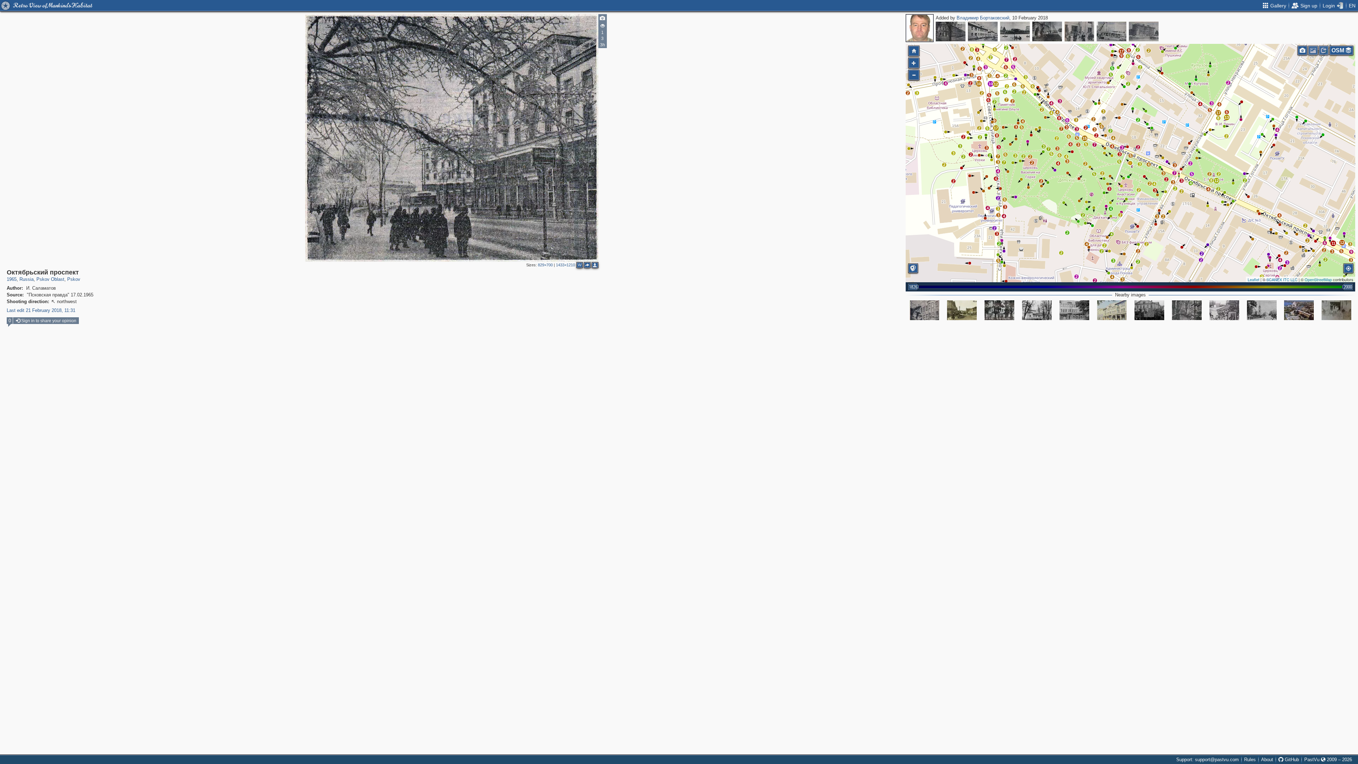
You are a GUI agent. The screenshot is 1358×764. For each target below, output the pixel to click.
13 (1227, 117)
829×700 (545, 265)
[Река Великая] (1015, 31)
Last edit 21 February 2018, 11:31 (41, 310)
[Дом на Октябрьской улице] (999, 310)
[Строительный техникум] (1144, 31)
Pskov (73, 279)
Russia (26, 279)
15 (1085, 138)
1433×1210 (565, 265)
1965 (12, 279)
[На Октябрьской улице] (1074, 310)
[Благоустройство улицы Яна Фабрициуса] (1047, 31)
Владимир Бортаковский (983, 18)
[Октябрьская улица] (1149, 310)
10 (990, 84)
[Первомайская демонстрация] (1224, 310)
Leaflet (1253, 279)
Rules (1250, 759)
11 (1333, 243)
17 (1218, 113)
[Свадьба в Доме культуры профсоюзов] (1079, 31)
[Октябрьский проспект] (1130, 163)
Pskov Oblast (50, 279)
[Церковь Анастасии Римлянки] (1037, 310)
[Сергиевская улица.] (962, 310)
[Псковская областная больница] (950, 31)
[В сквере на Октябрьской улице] (924, 310)
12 (1216, 181)
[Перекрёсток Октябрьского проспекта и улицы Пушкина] (1299, 310)
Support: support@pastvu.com (1207, 759)
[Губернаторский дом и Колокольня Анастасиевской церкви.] (1262, 310)
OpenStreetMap (1318, 279)
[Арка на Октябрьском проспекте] (1336, 310)
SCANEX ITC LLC (1282, 279)
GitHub (1291, 759)
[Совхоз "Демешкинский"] (983, 31)
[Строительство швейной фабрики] (1111, 31)
